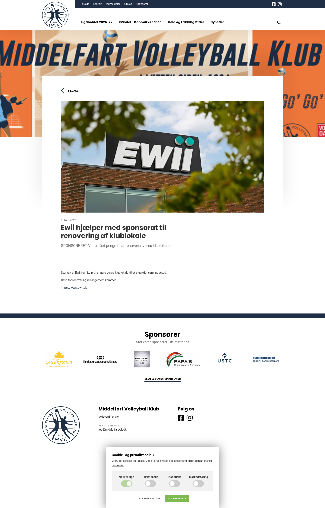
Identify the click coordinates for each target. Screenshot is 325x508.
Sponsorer (142, 3)
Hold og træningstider (186, 22)
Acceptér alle (177, 498)
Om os (128, 3)
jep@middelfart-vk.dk (113, 429)
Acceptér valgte (149, 498)
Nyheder (217, 22)
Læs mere (118, 465)
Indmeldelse (113, 3)
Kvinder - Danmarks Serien (140, 22)
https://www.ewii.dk (74, 287)
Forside (85, 3)
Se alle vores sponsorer (162, 379)
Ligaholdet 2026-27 (96, 22)
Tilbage (73, 90)
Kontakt (97, 3)
